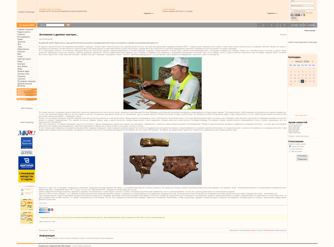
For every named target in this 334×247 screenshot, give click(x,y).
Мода (19, 69)
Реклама (21, 95)
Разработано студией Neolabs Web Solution (54, 246)
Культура (21, 64)
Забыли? (299, 5)
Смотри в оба (23, 74)
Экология (21, 42)
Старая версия (24, 89)
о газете (296, 25)
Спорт (20, 56)
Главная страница (25, 29)
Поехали (21, 51)
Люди (19, 61)
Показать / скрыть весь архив (298, 136)
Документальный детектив (24, 85)
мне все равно (296, 151)
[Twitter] (43, 210)
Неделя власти (23, 32)
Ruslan (253, 230)
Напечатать (271, 230)
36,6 (19, 44)
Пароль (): (297, 5)
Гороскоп (21, 79)
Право (20, 39)
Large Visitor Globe (301, 115)
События (21, 34)
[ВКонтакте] (40, 210)
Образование (23, 49)
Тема (19, 47)
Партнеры (22, 99)
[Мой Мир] (49, 210)
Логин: (293, 1)
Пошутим (21, 76)
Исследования (23, 37)
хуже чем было (297, 149)
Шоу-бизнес (22, 66)
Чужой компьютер (299, 11)
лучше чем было (297, 146)
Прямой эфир (23, 71)
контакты (303, 25)
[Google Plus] (52, 210)
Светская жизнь (24, 59)
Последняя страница (26, 81)
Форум (20, 92)
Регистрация (295, 20)
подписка (311, 25)
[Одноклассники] (46, 210)
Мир (19, 54)
